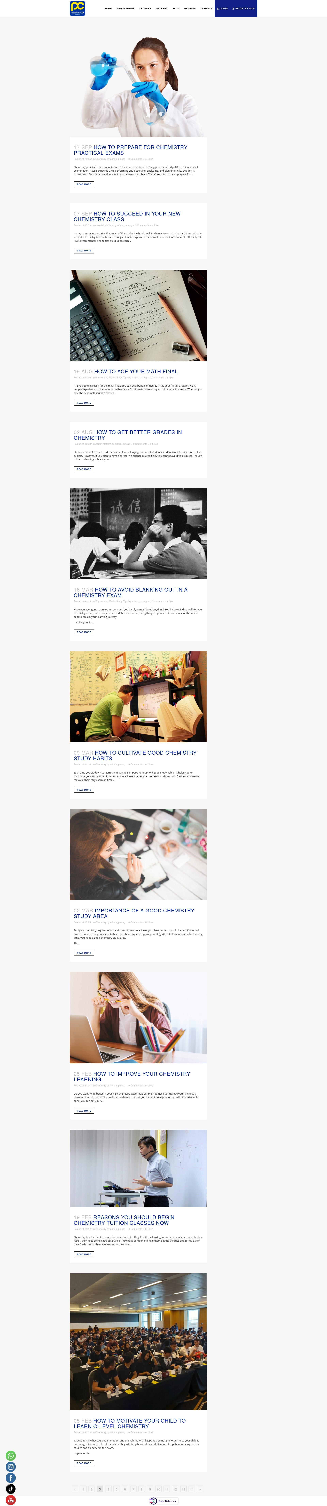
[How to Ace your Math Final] (138, 315)
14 (191, 1489)
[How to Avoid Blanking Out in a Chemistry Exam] (138, 533)
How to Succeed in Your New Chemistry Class (127, 216)
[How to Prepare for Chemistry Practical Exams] (138, 85)
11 (166, 1489)
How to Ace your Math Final (136, 371)
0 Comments (135, 159)
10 (158, 1489)
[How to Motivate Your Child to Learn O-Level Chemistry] (138, 1341)
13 (183, 1489)
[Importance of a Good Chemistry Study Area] (138, 854)
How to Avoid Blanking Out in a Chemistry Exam (131, 592)
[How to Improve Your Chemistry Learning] (138, 1017)
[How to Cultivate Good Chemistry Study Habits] (138, 697)
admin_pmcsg (117, 159)
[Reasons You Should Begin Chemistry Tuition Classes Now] (138, 1168)
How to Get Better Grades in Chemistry (128, 434)
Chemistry (100, 159)
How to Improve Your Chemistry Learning (132, 1076)
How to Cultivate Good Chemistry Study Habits (135, 755)
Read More (84, 184)
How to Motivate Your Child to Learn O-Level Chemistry (130, 1423)
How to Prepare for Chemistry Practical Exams (131, 149)
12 (175, 1489)
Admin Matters (103, 443)
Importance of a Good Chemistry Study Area (134, 913)
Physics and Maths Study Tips (111, 377)
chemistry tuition (104, 225)
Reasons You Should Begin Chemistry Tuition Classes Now (124, 1219)
